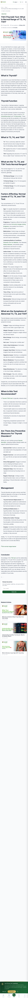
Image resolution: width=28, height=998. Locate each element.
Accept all (12, 991)
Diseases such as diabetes (10, 242)
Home (2, 7)
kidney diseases (7, 244)
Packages (9, 996)
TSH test (13, 558)
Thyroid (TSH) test (7, 398)
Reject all (4, 991)
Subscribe (14, 591)
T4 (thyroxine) (17, 116)
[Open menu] (26, 2)
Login (25, 996)
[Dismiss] (17, 991)
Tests (19, 996)
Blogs (6, 7)
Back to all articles (6, 10)
